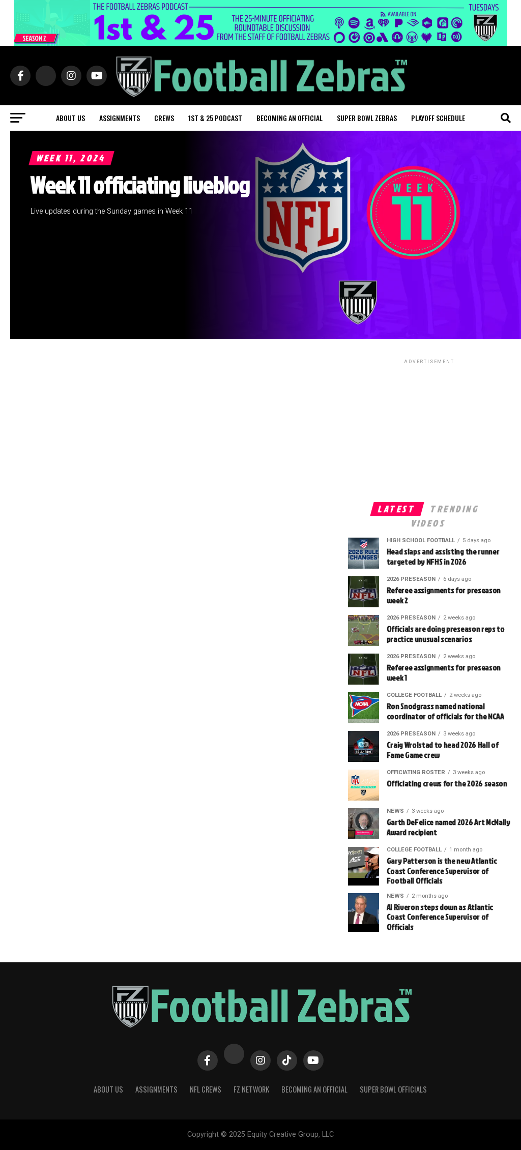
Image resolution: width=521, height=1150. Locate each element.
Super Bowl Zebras (367, 117)
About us (70, 117)
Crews (164, 117)
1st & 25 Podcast (215, 117)
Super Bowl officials (393, 1089)
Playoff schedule (438, 117)
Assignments (119, 117)
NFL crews (205, 1089)
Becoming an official (289, 117)
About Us (108, 1089)
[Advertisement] (429, 429)
